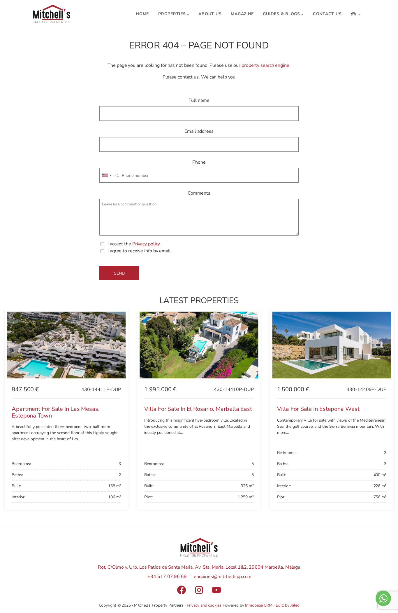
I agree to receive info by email (139, 251)
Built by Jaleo (288, 605)
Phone (199, 162)
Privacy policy (146, 244)
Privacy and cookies (204, 605)
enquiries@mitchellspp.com (223, 576)
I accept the (134, 244)
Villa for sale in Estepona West (318, 409)
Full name (199, 100)
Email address (199, 131)
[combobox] (109, 176)
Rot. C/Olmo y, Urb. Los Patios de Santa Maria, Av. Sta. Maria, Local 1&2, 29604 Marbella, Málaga (199, 567)
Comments (199, 193)
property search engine (265, 65)
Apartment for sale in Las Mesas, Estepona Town (56, 412)
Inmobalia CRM (258, 605)
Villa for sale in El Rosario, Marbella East (198, 409)
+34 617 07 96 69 (166, 576)
